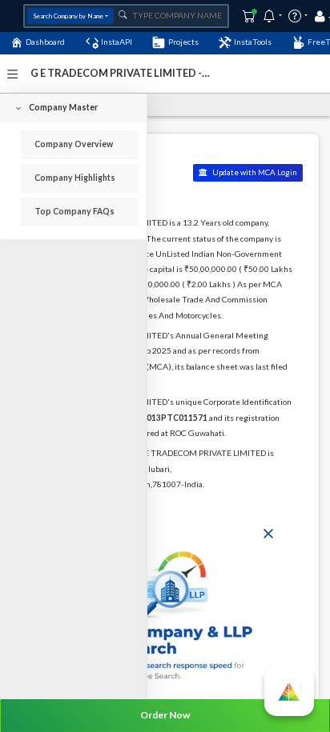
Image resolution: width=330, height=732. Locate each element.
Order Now (165, 715)
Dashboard (45, 41)
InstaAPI (116, 41)
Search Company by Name (68, 16)
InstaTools (253, 41)
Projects (183, 41)
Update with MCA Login (254, 172)
